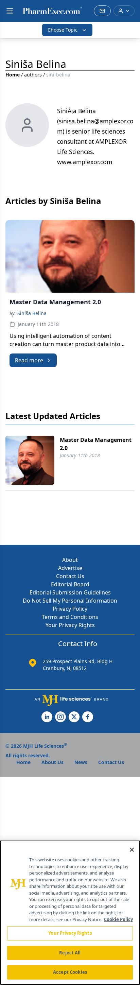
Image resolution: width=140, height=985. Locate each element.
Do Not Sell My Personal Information (70, 600)
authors (33, 74)
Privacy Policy (70, 608)
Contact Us (70, 576)
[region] (70, 912)
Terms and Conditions (70, 617)
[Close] (131, 849)
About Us (52, 762)
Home (12, 74)
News (80, 762)
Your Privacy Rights (70, 625)
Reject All (70, 953)
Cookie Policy (118, 919)
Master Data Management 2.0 (96, 444)
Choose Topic (62, 30)
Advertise (70, 568)
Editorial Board (70, 584)
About (70, 560)
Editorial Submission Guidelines (70, 592)
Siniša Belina (32, 313)
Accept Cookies (70, 972)
